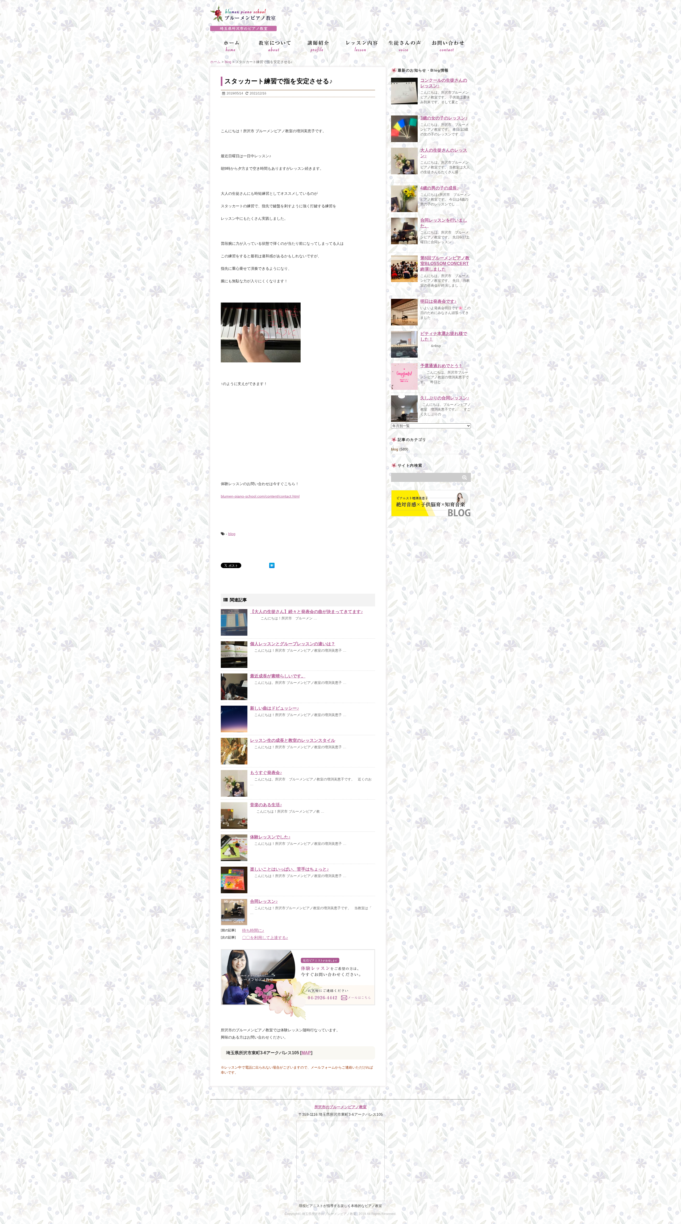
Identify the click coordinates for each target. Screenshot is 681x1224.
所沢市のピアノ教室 (340, 28)
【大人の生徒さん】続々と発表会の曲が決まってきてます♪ (306, 611)
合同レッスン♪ (264, 901)
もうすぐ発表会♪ (266, 772)
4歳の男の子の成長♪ (439, 188)
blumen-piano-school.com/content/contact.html (260, 496)
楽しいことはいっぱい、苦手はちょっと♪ (289, 869)
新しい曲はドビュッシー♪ (274, 708)
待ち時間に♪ (253, 930)
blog (231, 534)
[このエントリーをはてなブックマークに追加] (272, 565)
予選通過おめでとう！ (441, 365)
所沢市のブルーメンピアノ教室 (340, 1107)
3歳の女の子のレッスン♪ (443, 118)
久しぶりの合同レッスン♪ (444, 398)
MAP (306, 1053)
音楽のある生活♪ (266, 805)
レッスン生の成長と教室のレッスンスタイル (292, 740)
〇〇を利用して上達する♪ (265, 937)
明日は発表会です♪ (438, 301)
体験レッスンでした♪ (270, 837)
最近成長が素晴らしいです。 (277, 676)
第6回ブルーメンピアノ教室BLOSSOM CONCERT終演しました (445, 263)
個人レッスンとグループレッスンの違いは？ (292, 644)
